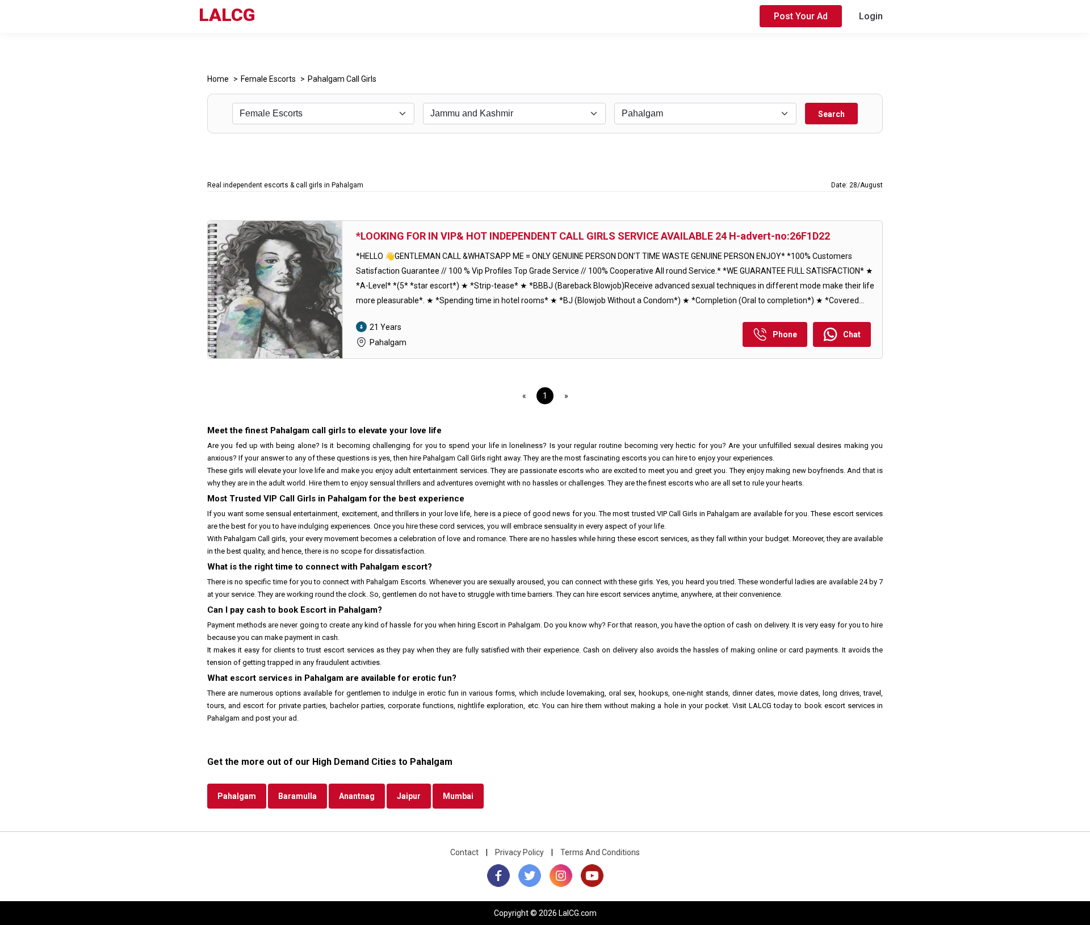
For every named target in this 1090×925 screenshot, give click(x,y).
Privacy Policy (519, 852)
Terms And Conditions (600, 852)
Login (871, 16)
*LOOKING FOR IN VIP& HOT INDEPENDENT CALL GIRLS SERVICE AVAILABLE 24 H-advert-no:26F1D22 (593, 236)
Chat (852, 334)
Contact (464, 852)
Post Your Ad (801, 16)
